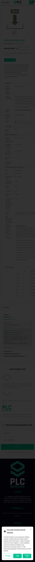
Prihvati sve (27, 556)
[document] (17, 281)
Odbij (17, 556)
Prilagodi (8, 556)
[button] (30, 529)
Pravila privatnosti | (22, 549)
